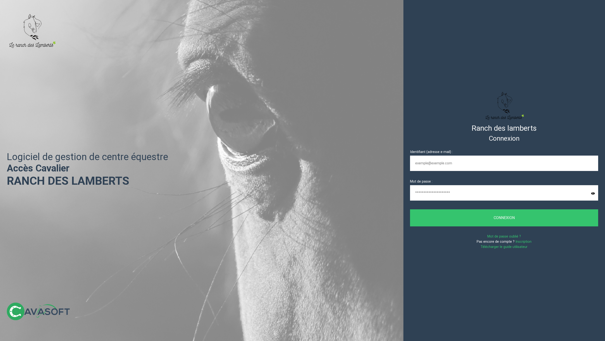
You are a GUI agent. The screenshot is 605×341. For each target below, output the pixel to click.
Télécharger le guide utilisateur (504, 247)
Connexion (504, 217)
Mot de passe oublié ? (504, 236)
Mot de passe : (421, 181)
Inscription (523, 242)
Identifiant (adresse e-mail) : (431, 152)
